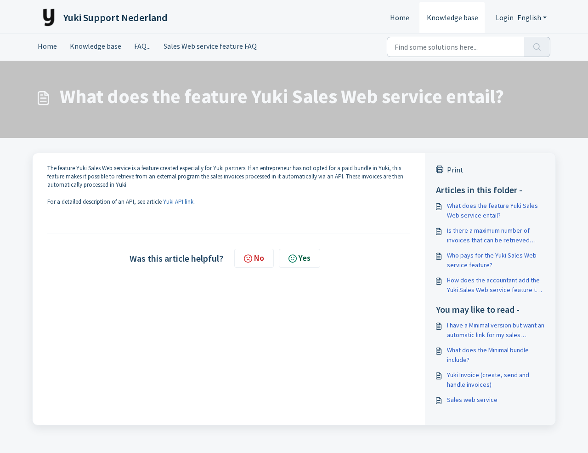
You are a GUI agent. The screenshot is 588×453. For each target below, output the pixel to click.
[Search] (537, 47)
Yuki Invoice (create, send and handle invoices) (488, 380)
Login (505, 17)
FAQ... (142, 46)
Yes (305, 257)
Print (455, 169)
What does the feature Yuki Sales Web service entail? (492, 210)
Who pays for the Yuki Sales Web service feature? (492, 260)
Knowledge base (452, 17)
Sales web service (472, 400)
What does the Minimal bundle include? (488, 355)
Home (399, 17)
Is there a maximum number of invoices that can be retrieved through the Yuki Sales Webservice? (488, 235)
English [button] (529, 17)
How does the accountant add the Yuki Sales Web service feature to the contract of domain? (493, 285)
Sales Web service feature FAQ (210, 46)
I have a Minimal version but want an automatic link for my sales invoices (495, 330)
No (259, 257)
